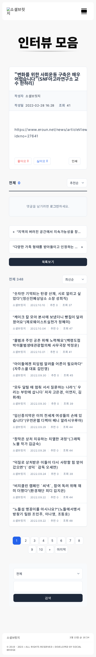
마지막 (61, 549)
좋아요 (23, 161)
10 (41, 549)
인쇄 (74, 161)
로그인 (54, 206)
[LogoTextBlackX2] (17, 9)
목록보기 (48, 262)
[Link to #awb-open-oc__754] (84, 11)
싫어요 (42, 161)
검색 (48, 598)
